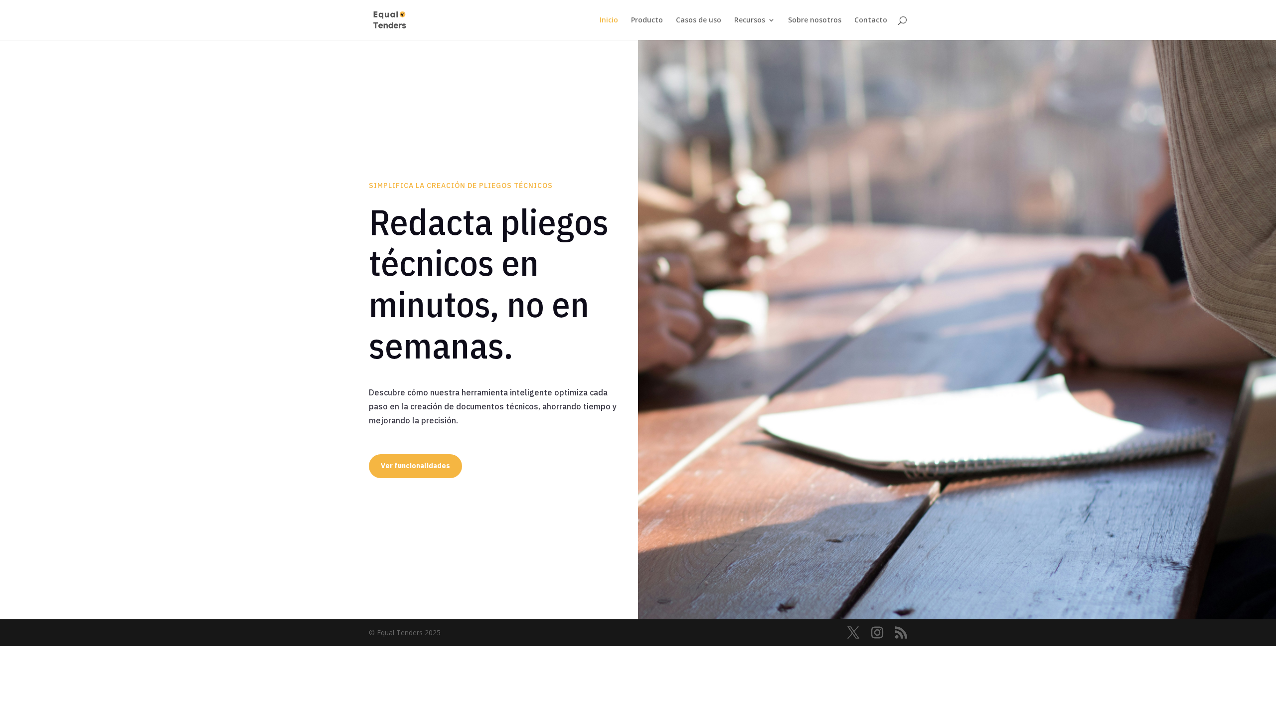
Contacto (870, 20)
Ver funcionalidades (415, 465)
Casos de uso (698, 20)
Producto (647, 20)
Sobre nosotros (814, 20)
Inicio (609, 20)
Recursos (749, 20)
